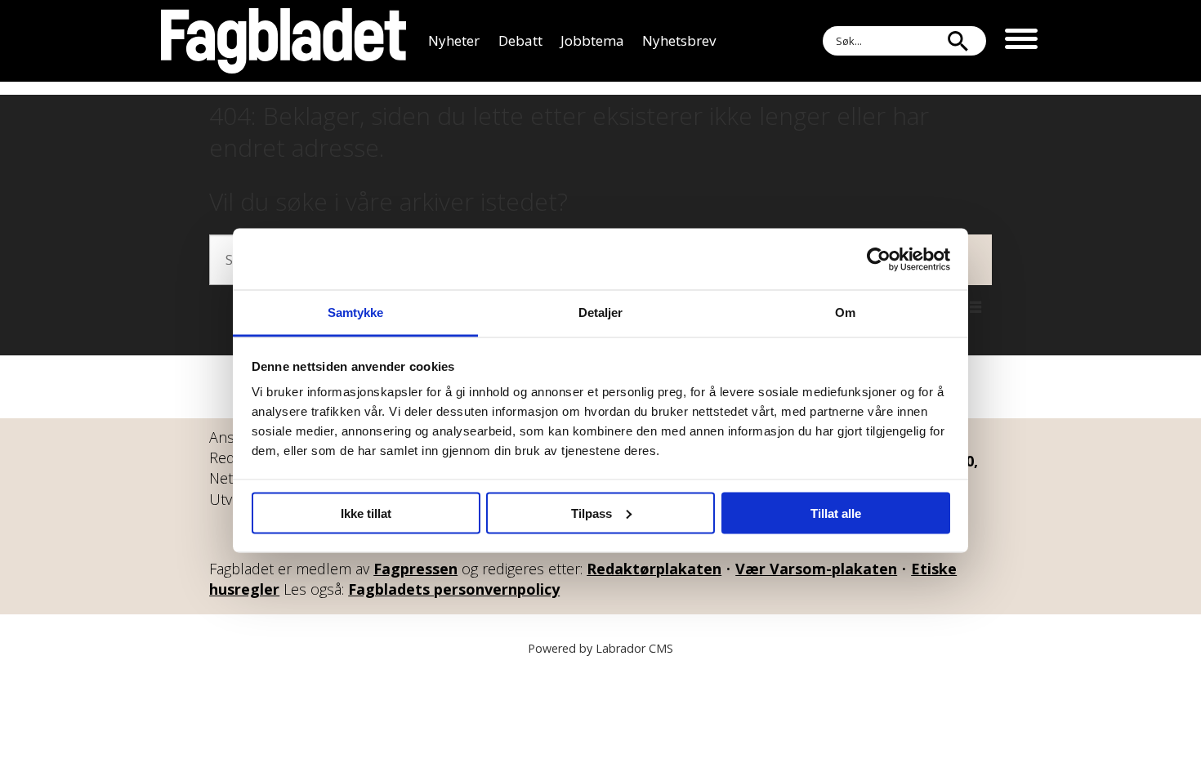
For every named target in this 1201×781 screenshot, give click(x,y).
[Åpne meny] (1021, 41)
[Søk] (957, 41)
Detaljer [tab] (600, 312)
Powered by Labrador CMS (600, 648)
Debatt (520, 40)
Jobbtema (592, 40)
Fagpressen (415, 568)
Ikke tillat (366, 513)
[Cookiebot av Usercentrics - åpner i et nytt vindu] (878, 259)
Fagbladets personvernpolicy (454, 589)
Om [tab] (845, 312)
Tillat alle (835, 513)
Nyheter (454, 40)
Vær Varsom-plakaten (816, 568)
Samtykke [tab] (356, 312)
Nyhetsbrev (679, 40)
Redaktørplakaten (654, 568)
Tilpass (591, 513)
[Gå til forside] (283, 41)
